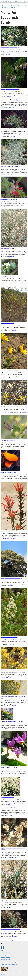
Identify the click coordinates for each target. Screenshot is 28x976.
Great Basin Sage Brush (10, 166)
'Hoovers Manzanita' (10, 89)
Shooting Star (9, 767)
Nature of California (10, 3)
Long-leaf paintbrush (10, 531)
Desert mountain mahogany (11, 578)
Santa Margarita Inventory (6, 955)
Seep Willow (7, 323)
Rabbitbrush (9, 670)
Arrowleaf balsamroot (10, 370)
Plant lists (15, 1)
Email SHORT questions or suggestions (9, 964)
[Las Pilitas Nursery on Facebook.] (2, 948)
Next (16, 940)
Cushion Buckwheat (10, 929)
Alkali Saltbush (8, 248)
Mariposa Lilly (8, 472)
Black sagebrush (7, 129)
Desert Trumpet (8, 900)
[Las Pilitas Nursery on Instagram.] (2, 944)
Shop (10, 1)
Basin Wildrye (7, 797)
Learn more (8, 54)
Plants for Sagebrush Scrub (8, 7)
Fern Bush (9, 637)
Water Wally (8, 276)
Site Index (3, 974)
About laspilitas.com (5, 959)
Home (2, 3)
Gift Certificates (4, 1)
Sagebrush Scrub (22, 5)
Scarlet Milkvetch (9, 199)
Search (20, 1)
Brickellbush (8, 440)
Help (2, 950)
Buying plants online (5, 952)
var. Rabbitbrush (12, 721)
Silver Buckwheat (10, 808)
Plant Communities (21, 3)
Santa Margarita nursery (6, 957)
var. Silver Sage (9, 100)
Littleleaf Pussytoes (10, 47)
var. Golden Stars (10, 406)
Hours (24, 1)
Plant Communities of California (9, 5)
